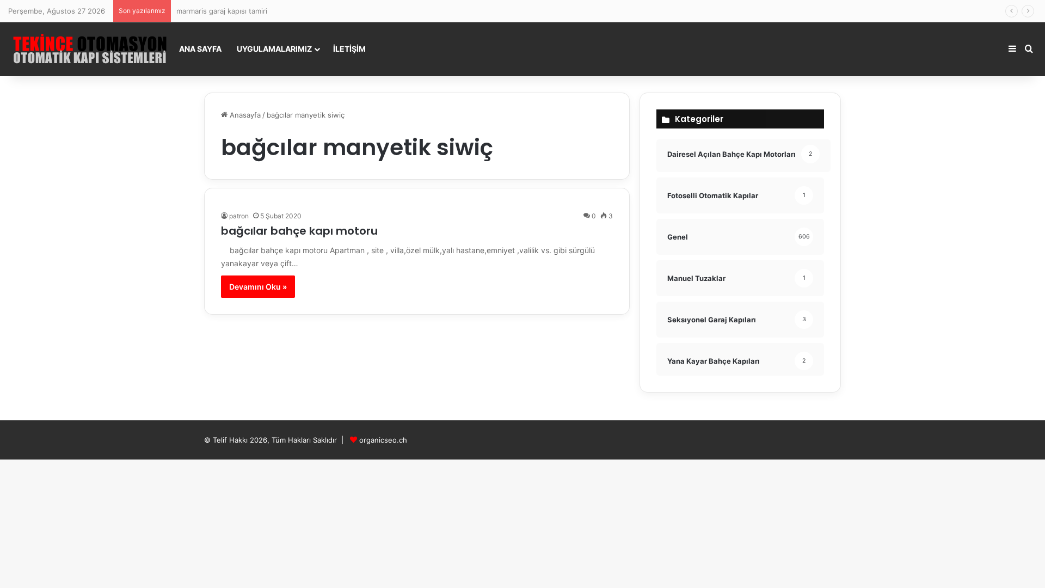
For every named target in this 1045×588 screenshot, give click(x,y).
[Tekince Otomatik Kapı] (89, 49)
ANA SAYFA (200, 48)
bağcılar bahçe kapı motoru (299, 230)
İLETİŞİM (349, 48)
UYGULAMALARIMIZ (274, 48)
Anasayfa (244, 115)
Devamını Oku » (258, 286)
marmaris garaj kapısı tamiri (221, 11)
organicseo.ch (383, 440)
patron (239, 216)
